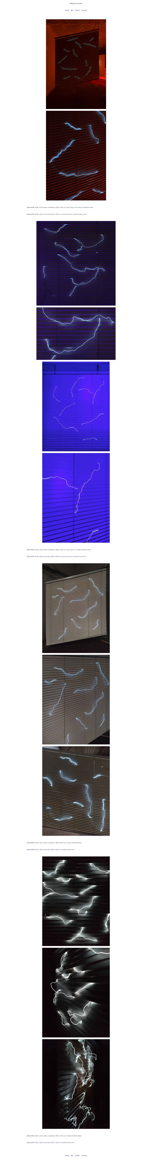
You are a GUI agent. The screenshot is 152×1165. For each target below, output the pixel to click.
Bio (72, 10)
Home (67, 10)
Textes (78, 10)
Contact (84, 10)
